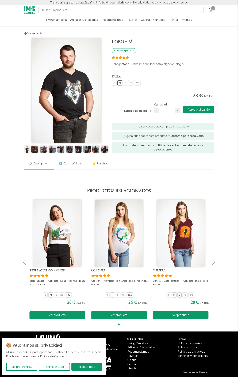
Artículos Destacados (84, 19)
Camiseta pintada (124, 50)
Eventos (186, 19)
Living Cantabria (56, 19)
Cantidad (160, 104)
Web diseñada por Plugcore (195, 372)
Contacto (159, 19)
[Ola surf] (119, 233)
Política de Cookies (52, 356)
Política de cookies (190, 343)
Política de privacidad (191, 351)
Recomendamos (112, 19)
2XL (137, 82)
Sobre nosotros (188, 347)
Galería (145, 19)
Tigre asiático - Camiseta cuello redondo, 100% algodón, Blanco (57, 282)
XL (131, 82)
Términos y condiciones (193, 355)
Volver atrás (35, 33)
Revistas (131, 19)
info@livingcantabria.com (113, 2)
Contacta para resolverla (186, 136)
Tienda (173, 19)
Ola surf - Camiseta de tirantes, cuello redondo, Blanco (119, 282)
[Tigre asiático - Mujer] (57, 233)
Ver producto (57, 315)
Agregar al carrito (199, 109)
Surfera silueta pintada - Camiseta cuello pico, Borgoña (180, 282)
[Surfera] (181, 233)
